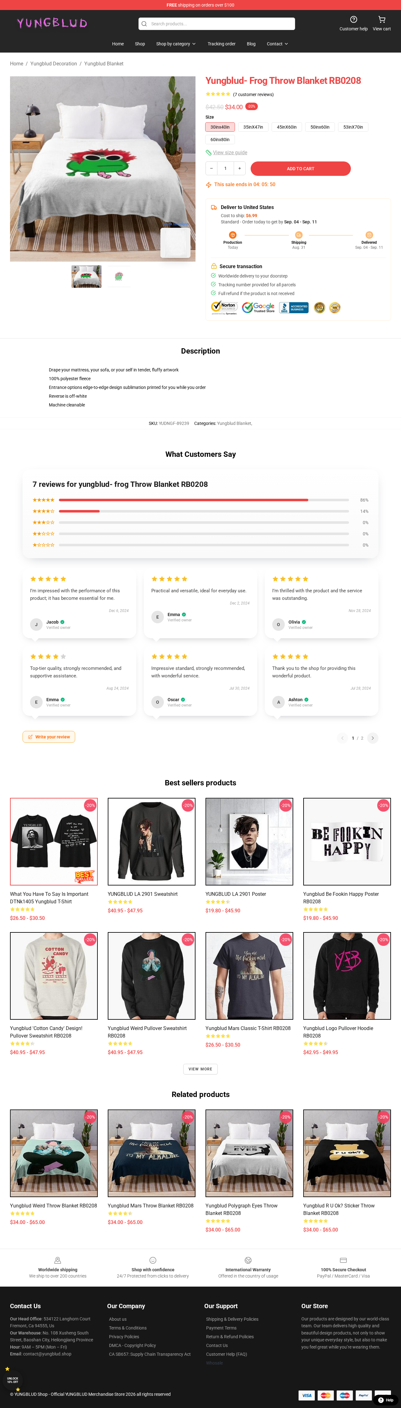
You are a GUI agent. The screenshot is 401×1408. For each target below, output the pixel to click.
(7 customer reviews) (253, 94)
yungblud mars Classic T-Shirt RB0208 (248, 1028)
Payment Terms (221, 1327)
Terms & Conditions (128, 1327)
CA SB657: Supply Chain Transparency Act (150, 1354)
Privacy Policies (124, 1336)
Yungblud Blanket (103, 64)
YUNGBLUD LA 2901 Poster (236, 894)
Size (210, 117)
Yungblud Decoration (53, 64)
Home (16, 64)
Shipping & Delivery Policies (232, 1319)
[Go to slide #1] (86, 276)
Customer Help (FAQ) (226, 1354)
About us (118, 1319)
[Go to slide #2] (119, 276)
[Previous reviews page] (342, 738)
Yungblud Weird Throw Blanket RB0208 (53, 1206)
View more (201, 1069)
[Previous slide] (19, 169)
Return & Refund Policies (230, 1336)
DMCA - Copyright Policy (132, 1345)
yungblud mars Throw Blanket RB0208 (151, 1206)
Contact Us (217, 1345)
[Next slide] (185, 169)
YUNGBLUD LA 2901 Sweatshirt (143, 894)
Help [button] (389, 1400)
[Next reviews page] (372, 738)
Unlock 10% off (12, 1380)
